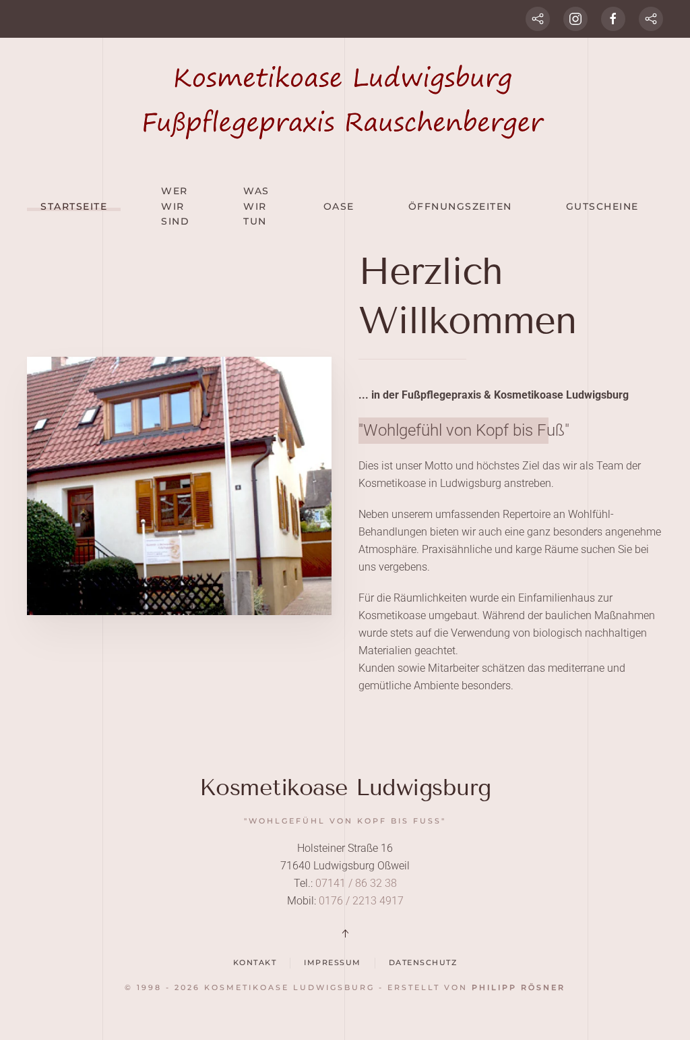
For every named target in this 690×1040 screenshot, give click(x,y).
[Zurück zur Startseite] (345, 101)
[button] (345, 933)
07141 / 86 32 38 (356, 883)
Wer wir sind (175, 206)
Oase (338, 206)
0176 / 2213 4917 (360, 900)
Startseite (73, 206)
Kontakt (255, 962)
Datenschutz (423, 962)
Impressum (332, 962)
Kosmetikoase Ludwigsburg (345, 787)
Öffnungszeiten (460, 206)
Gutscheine (602, 206)
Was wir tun (256, 206)
